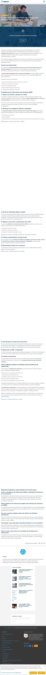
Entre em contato (6, 647)
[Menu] (43, 1)
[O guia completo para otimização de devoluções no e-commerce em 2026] (14, 571)
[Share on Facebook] (39, 543)
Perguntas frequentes (6, 643)
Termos (4, 651)
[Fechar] (44, 666)
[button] (23, 40)
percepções (34, 35)
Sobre (3, 636)
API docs (4, 638)
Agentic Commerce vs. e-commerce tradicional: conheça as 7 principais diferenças (25, 591)
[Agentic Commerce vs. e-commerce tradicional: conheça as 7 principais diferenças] (14, 595)
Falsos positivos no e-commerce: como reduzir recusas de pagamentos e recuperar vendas (25, 577)
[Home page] (5, 628)
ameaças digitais (29, 51)
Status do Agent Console (7, 634)
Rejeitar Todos (41, 672)
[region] (23, 669)
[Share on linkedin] (44, 543)
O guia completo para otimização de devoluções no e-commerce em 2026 (26, 570)
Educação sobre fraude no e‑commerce (10, 640)
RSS (36, 645)
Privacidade (4, 658)
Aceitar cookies (33, 672)
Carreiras (4, 645)
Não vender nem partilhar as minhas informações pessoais (11, 672)
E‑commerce (4, 15)
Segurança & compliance (7, 649)
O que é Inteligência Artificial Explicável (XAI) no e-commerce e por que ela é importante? (25, 605)
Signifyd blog (10, 627)
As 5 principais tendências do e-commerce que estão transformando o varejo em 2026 (26, 584)
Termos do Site (5, 653)
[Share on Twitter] (41, 543)
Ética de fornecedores (7, 663)
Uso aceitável (5, 656)
